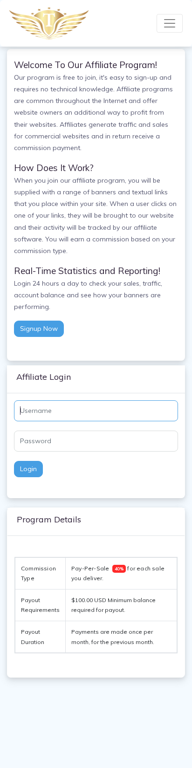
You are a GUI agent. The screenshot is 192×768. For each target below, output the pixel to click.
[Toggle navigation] (170, 23)
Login (28, 469)
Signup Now (39, 328)
